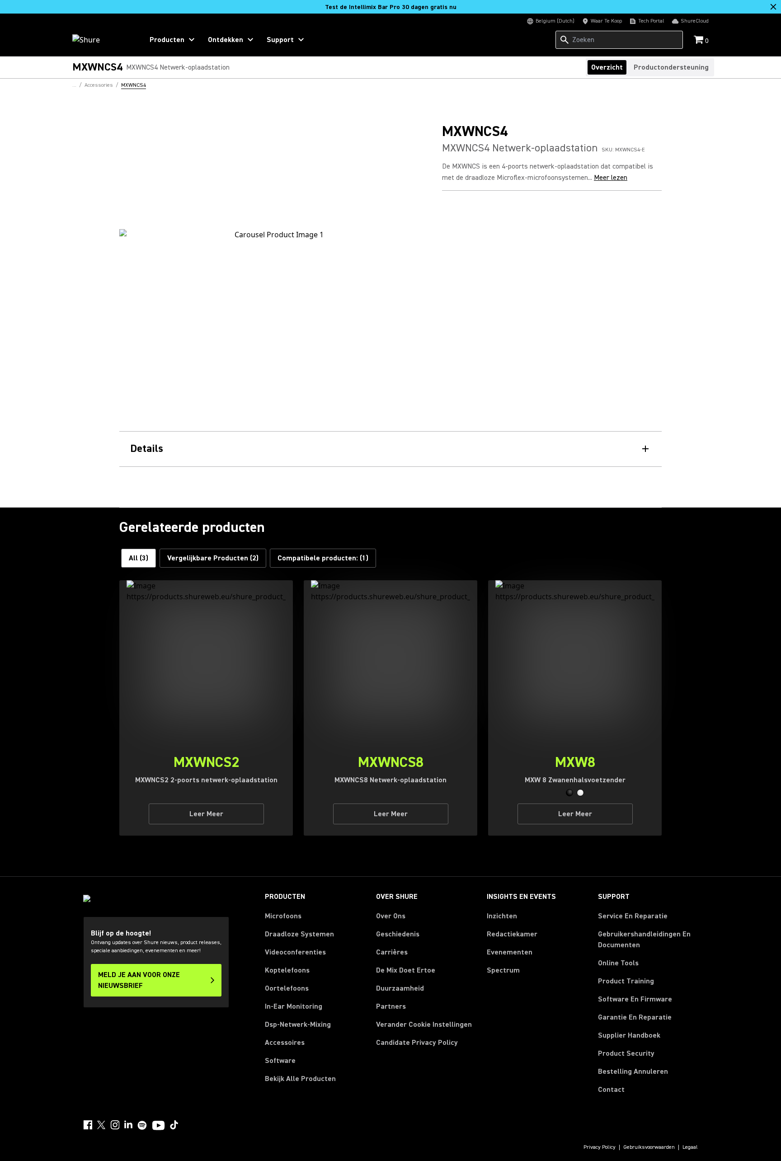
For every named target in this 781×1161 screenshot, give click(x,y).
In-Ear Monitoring (293, 1006)
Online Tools (618, 963)
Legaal (690, 1147)
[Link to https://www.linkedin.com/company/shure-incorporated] (128, 1124)
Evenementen (509, 952)
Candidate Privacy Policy (417, 1042)
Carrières (392, 952)
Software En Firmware (635, 999)
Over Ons (390, 916)
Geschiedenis (397, 934)
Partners (391, 1006)
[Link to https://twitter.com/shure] (101, 1124)
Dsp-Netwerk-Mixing (298, 1024)
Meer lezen (610, 177)
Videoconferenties (295, 952)
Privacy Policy (599, 1147)
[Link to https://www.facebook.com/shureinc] (87, 1124)
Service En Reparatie (633, 916)
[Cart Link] (699, 40)
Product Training (626, 981)
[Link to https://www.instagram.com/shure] (114, 1124)
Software (280, 1060)
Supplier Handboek (629, 1035)
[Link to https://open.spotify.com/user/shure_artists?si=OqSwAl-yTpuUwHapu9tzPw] (142, 1125)
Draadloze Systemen (299, 934)
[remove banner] (773, 7)
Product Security (626, 1053)
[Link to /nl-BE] (102, 39)
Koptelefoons (287, 970)
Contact (611, 1089)
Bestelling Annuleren (633, 1071)
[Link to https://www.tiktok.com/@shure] (174, 1124)
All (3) (138, 558)
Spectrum (503, 970)
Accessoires (285, 1042)
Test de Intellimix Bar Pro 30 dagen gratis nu (390, 7)
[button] (569, 792)
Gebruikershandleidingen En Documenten (644, 939)
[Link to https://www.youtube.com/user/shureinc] (158, 1126)
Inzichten (502, 916)
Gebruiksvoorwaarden (649, 1147)
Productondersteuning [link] (671, 67)
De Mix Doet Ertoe (405, 970)
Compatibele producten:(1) (323, 558)
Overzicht (607, 67)
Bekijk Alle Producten (300, 1078)
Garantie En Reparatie (635, 1017)
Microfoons (283, 916)
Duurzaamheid (400, 988)
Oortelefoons (287, 988)
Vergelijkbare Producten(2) (213, 558)
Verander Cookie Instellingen (424, 1024)
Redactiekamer (512, 934)
